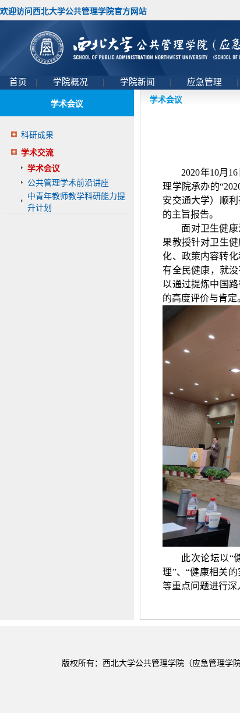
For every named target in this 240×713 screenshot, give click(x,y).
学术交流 (37, 152)
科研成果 (37, 135)
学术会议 (43, 168)
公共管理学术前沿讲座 (68, 183)
